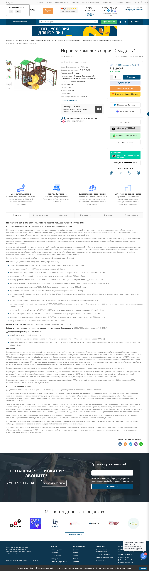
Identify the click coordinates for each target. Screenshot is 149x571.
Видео (128, 2)
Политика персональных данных (16, 560)
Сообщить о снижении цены (125, 163)
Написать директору (58, 562)
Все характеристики (69, 100)
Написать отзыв (80, 62)
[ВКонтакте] (120, 444)
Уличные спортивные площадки (42, 41)
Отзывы (120, 2)
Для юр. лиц (55, 559)
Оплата (49, 2)
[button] (9, 89)
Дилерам (76, 562)
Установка (75, 2)
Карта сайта (34, 560)
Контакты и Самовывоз (91, 2)
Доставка (39, 2)
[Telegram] (130, 444)
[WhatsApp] (141, 444)
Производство (109, 21)
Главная (9, 41)
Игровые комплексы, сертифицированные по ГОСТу (102, 41)
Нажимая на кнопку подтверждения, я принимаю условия (112, 480)
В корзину (131, 77)
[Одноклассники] (125, 444)
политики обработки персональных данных (115, 481)
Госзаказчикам (56, 556)
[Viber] (136, 444)
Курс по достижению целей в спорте (128, 156)
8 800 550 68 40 (20, 483)
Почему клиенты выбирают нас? (102, 551)
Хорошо (143, 568)
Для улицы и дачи (21, 41)
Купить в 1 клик (125, 83)
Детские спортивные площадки (68, 41)
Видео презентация (103, 554)
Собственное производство (128, 194)
